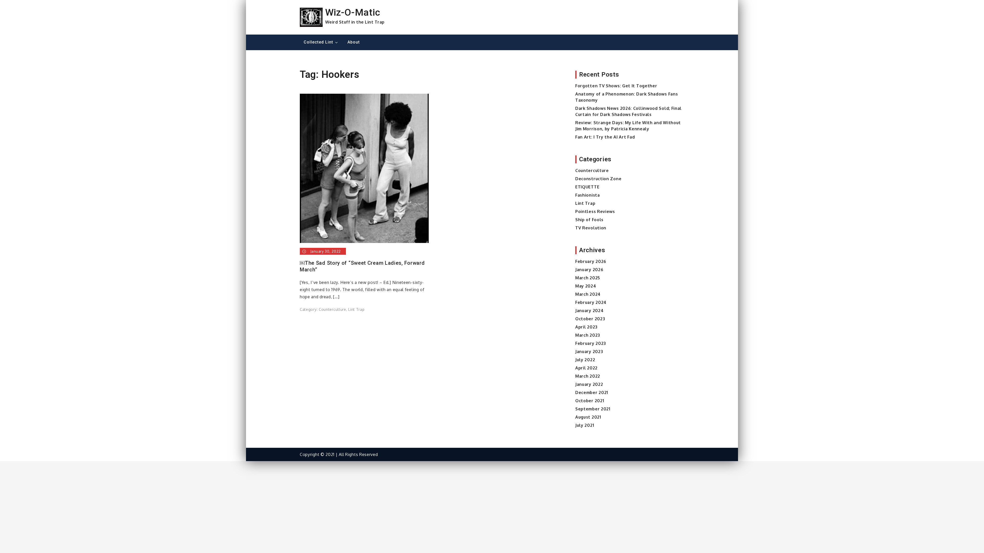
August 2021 (588, 417)
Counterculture (332, 309)
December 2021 (591, 392)
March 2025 (587, 277)
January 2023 (589, 351)
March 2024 (588, 294)
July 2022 (585, 359)
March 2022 (587, 376)
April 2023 (586, 326)
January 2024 (589, 310)
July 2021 (584, 425)
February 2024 (591, 302)
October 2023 (590, 318)
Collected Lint (318, 42)
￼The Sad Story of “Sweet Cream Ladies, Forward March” (362, 266)
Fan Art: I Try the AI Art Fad (605, 137)
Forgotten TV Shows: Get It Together (616, 85)
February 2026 (590, 261)
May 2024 (585, 286)
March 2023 (587, 335)
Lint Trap (356, 309)
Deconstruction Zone (598, 178)
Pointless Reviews (595, 211)
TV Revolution (590, 227)
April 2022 (586, 367)
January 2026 (589, 269)
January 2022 (589, 384)
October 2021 (589, 400)
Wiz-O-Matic (352, 12)
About (353, 42)
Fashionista (587, 195)
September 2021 (592, 408)
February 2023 (590, 343)
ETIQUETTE (587, 186)
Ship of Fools (589, 219)
